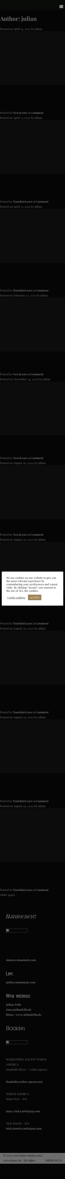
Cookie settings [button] (16, 597)
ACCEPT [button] (34, 597)
